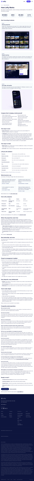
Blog (18, 418)
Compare (10, 416)
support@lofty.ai (20, 391)
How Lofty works (20, 413)
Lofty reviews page (13, 193)
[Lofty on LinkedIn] (3, 408)
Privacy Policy (28, 413)
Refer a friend (20, 420)
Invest (2, 413)
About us (10, 413)
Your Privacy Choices (19, 479)
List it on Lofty (9, 234)
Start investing (3, 404)
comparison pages (22, 214)
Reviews (10, 415)
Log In (24, 1)
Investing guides (20, 415)
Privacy (8, 479)
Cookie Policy (28, 415)
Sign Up (28, 1)
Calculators (19, 416)
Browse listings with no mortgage (22, 359)
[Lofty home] (3, 1)
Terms (11, 479)
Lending (2, 415)
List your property (3, 416)
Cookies (14, 479)
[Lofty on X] (1, 408)
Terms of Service (28, 416)
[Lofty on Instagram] (6, 408)
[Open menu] (32, 1)
